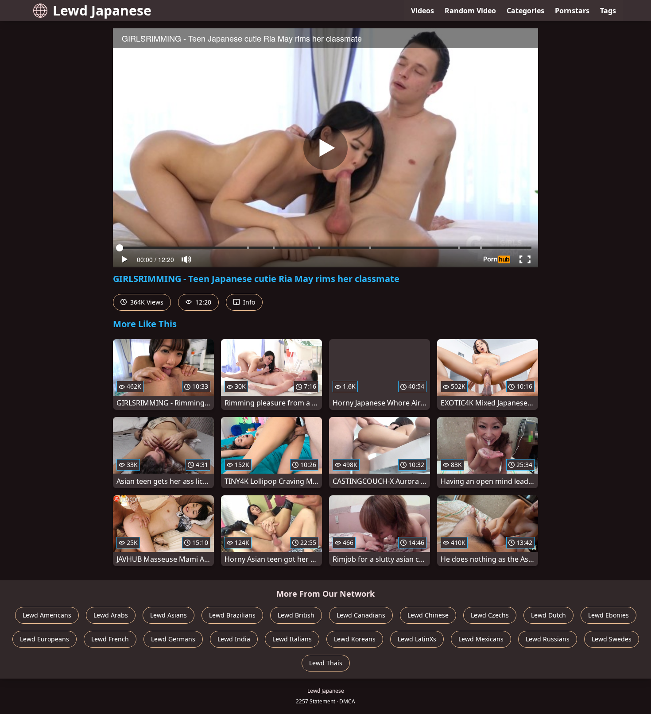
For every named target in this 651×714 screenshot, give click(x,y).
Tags (608, 10)
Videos (422, 10)
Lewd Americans (47, 615)
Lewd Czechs (490, 615)
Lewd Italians (292, 639)
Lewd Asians (168, 615)
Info (248, 302)
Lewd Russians (548, 639)
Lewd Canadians (361, 615)
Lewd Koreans (355, 639)
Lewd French (110, 639)
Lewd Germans (173, 639)
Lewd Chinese (428, 615)
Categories (525, 10)
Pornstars (572, 10)
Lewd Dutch (548, 615)
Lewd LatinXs (417, 639)
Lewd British (296, 615)
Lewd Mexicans (481, 639)
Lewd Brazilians (232, 615)
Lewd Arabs (110, 615)
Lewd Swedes (612, 639)
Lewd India (233, 639)
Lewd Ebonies (608, 615)
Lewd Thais (325, 663)
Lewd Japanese (102, 10)
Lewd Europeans (44, 639)
